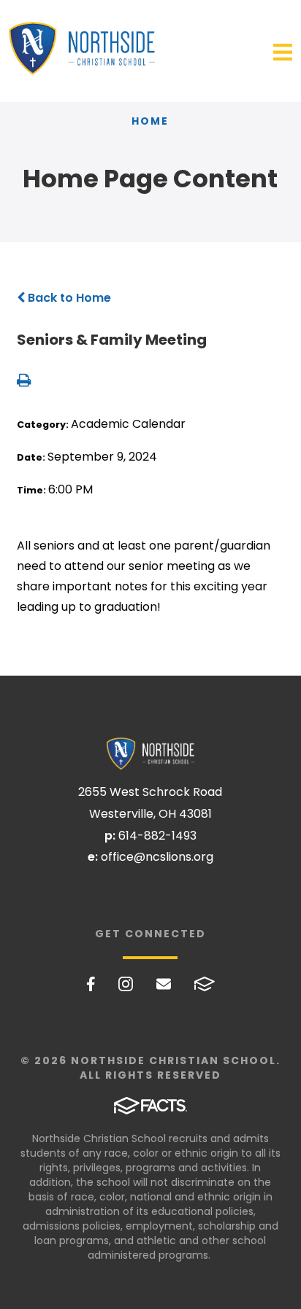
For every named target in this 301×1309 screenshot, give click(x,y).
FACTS (204, 984)
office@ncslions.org (157, 856)
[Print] (24, 381)
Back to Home (68, 297)
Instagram (125, 984)
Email (163, 984)
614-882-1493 (157, 835)
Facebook (91, 984)
